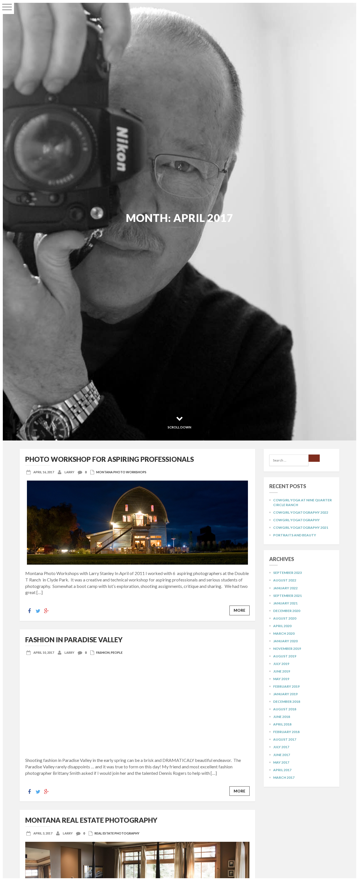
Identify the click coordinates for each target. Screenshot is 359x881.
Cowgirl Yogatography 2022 (300, 512)
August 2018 (284, 709)
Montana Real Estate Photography (91, 820)
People (117, 652)
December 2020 (286, 611)
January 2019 (285, 694)
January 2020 (285, 641)
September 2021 (287, 595)
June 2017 (281, 755)
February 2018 (286, 732)
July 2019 (281, 664)
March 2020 (283, 633)
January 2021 (285, 603)
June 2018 (281, 717)
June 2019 (281, 671)
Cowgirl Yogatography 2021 (300, 527)
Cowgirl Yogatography (296, 520)
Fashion (103, 652)
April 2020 (282, 626)
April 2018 (282, 724)
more (239, 610)
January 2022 (285, 588)
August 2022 (284, 580)
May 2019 (281, 679)
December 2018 (286, 701)
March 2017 (283, 777)
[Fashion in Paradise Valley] (137, 706)
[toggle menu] (7, 7)
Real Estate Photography (117, 833)
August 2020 (284, 618)
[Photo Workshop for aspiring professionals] (137, 523)
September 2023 (287, 573)
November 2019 (287, 648)
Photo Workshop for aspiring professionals (109, 459)
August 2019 (284, 656)
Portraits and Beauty (294, 535)
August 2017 (284, 739)
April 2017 (282, 770)
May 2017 (281, 762)
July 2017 (281, 747)
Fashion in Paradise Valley (74, 640)
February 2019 (286, 686)
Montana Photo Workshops (121, 472)
